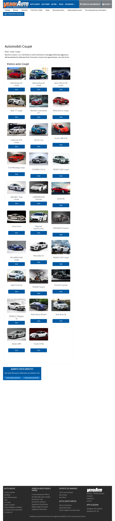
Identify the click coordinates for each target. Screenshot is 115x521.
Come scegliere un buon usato (69, 510)
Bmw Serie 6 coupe (61, 111)
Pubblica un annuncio (90, 4)
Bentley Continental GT (39, 112)
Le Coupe (7, 502)
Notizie (15, 10)
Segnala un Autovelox (39, 509)
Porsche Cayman (61, 285)
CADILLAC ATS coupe (16, 141)
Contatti (90, 496)
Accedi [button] (107, 4)
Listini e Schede (9, 492)
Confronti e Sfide (36, 10)
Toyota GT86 (39, 344)
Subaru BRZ (16, 344)
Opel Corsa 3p (16, 285)
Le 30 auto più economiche (13, 510)
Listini (12, 52)
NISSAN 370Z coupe (61, 258)
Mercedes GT (38, 256)
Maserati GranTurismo (38, 227)
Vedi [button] (16, 89)
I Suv (5, 500)
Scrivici (89, 501)
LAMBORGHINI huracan (39, 198)
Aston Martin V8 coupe (60, 84)
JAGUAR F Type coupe (16, 198)
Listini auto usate (12, 378)
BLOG (61, 4)
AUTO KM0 (45, 4)
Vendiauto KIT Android (94, 509)
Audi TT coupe (16, 111)
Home (7, 52)
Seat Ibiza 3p (61, 314)
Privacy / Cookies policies (95, 493)
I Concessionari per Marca (41, 494)
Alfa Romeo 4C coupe (16, 84)
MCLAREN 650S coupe (16, 259)
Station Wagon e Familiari (13, 507)
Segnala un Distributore (40, 504)
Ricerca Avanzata (65, 505)
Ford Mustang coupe (16, 168)
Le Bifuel (7, 495)
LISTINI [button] (53, 4)
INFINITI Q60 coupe (61, 169)
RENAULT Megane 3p (16, 317)
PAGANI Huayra (38, 287)
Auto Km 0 (62, 497)
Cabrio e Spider (9, 505)
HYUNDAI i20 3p (38, 169)
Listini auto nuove (31, 378)
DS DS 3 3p (38, 140)
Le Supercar (8, 512)
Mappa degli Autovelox (40, 507)
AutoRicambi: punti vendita (41, 497)
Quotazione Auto (58, 10)
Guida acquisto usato (74, 10)
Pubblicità (90, 498)
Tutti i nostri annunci (66, 492)
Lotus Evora (16, 226)
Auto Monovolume (10, 497)
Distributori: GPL (37, 499)
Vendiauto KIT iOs (93, 511)
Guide (47, 10)
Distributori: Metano (39, 502)
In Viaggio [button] (69, 4)
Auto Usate (63, 495)
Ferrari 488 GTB (61, 138)
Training (7, 10)
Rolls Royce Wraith (38, 314)
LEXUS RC (61, 199)
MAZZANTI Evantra (61, 228)
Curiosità (24, 10)
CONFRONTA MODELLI (15, 14)
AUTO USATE (35, 4)
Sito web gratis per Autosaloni (95, 10)
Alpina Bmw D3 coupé (38, 84)
